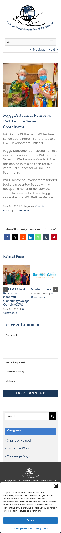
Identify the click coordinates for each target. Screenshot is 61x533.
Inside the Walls (18, 448)
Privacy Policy (41, 528)
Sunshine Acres (41, 289)
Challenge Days (18, 456)
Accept (30, 520)
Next (52, 50)
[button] (56, 486)
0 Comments (21, 210)
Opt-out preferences (22, 528)
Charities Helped (19, 441)
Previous (39, 50)
